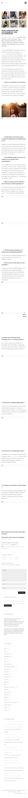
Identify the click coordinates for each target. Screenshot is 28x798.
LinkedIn (17, 557)
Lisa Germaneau (14, 456)
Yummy (5, 710)
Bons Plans (23, 37)
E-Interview (19, 41)
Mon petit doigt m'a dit (9, 687)
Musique (6, 689)
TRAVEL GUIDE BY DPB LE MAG (10, 702)
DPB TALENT (6, 669)
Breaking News (7, 656)
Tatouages (4, 46)
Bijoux (3, 41)
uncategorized (7, 705)
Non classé (14, 39)
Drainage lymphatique (10, 41)
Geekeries (6, 674)
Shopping (6, 697)
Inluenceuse (10, 42)
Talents (19, 39)
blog (19, 37)
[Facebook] (11, 7)
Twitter (11, 557)
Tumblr (11, 559)
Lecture (9, 39)
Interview (21, 42)
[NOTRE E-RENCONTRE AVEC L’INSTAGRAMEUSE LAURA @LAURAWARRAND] (14, 19)
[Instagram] (15, 7)
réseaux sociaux (20, 44)
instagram (15, 42)
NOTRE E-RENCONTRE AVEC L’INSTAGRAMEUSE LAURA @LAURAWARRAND (10, 32)
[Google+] (17, 7)
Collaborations (7, 664)
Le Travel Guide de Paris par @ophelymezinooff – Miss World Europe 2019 (13, 742)
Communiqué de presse (9, 666)
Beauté (5, 648)
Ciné (5, 659)
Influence (4, 42)
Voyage (5, 707)
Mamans (6, 682)
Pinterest (4, 559)
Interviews (4, 39)
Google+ (17, 559)
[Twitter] (13, 7)
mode (7, 44)
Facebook (4, 557)
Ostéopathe (13, 44)
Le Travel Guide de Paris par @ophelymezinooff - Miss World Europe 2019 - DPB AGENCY (13, 750)
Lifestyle (4, 44)
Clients (5, 661)
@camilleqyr (6, 544)
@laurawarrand (6, 539)
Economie (6, 671)
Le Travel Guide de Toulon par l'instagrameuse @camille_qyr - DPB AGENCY (12, 763)
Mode (5, 684)
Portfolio (6, 694)
